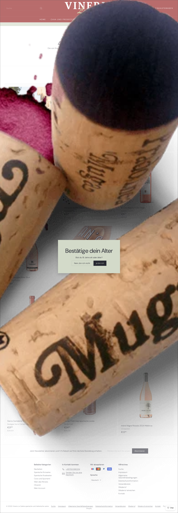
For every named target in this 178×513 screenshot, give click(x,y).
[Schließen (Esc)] (127, 229)
